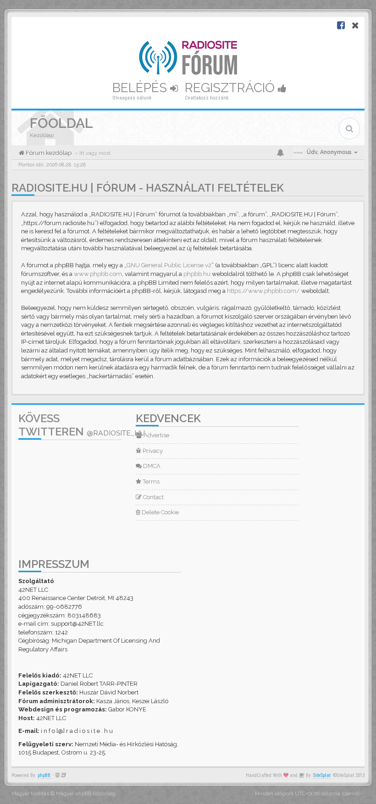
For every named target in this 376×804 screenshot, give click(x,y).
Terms (150, 481)
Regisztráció (231, 87)
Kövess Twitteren (81, 425)
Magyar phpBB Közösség (86, 794)
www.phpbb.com (98, 273)
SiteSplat (322, 775)
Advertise (155, 435)
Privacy (152, 450)
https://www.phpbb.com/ (263, 290)
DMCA (151, 466)
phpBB (44, 775)
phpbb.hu (196, 273)
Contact (153, 497)
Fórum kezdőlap (48, 152)
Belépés (141, 87)
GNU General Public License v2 (169, 265)
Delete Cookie (159, 512)
